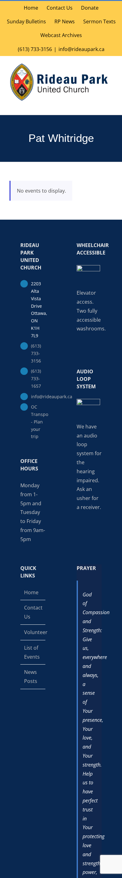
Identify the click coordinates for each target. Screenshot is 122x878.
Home (31, 592)
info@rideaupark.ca (81, 49)
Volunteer (33, 632)
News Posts (30, 676)
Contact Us (33, 612)
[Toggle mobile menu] (110, 105)
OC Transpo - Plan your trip (38, 421)
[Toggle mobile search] (98, 105)
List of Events (32, 652)
